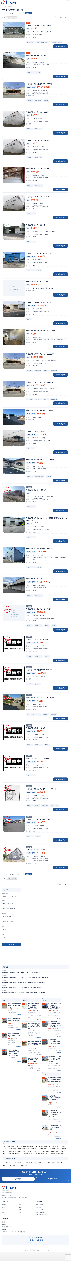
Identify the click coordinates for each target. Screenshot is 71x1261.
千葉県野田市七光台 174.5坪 (36, 55)
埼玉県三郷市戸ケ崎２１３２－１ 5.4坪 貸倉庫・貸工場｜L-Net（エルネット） (23, 987)
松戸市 (10, 1148)
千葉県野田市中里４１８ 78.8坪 (37, 140)
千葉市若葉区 (30, 1146)
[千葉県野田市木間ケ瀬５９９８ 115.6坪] (14, 417)
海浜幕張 (19, 1163)
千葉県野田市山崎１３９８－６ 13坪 (38, 253)
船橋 (10, 1163)
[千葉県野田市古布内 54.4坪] (14, 494)
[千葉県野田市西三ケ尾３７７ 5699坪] (14, 90)
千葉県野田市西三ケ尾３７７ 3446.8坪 (40, 382)
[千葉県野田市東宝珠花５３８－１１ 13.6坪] (14, 337)
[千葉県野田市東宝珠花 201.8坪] (14, 644)
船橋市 (59, 1146)
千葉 (3, 1209)
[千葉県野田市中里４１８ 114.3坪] (14, 175)
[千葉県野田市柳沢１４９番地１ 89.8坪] (14, 824)
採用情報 (4, 1224)
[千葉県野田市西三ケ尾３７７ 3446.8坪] (14, 389)
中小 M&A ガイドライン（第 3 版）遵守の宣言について (16, 1232)
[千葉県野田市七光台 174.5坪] (14, 60)
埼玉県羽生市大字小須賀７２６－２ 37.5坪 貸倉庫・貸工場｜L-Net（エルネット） (23, 992)
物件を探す (19, 1179)
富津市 (14, 1151)
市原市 (49, 1148)
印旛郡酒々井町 (19, 1153)
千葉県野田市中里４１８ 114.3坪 (37, 168)
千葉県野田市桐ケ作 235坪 (35, 431)
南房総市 (53, 1151)
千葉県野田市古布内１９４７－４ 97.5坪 (40, 698)
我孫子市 (64, 1148)
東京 (20, 1204)
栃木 (20, 1209)
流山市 (53, 1148)
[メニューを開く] (68, 2)
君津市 (10, 1151)
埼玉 (20, 1207)
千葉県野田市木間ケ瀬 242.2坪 (37, 281)
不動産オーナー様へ (41, 1214)
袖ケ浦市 (30, 1151)
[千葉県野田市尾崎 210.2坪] (14, 732)
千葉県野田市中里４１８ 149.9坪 (37, 197)
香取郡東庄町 (27, 1153)
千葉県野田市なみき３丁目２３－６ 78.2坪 (41, 789)
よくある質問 (39, 1209)
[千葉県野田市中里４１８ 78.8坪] (14, 147)
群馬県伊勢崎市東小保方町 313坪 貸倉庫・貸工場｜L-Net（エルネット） (21, 972)
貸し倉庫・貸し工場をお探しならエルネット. (35, 1250)
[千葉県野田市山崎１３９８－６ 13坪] (14, 260)
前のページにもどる (63, 884)
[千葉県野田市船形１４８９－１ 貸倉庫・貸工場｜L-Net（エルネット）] (14, 525)
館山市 (63, 1146)
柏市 (45, 1148)
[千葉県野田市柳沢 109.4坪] (14, 231)
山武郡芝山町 (44, 1153)
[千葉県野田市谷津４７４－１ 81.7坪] (14, 309)
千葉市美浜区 (44, 1146)
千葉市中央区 (6, 1146)
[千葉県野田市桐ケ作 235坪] (14, 438)
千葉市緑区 (37, 1146)
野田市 (14, 1148)
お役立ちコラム (40, 1212)
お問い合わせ (53, 1179)
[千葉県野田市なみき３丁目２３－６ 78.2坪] (14, 793)
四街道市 (24, 1151)
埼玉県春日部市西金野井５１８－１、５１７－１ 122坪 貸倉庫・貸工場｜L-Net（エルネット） (27, 977)
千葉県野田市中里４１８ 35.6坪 (37, 112)
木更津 (17, 1165)
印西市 (39, 1151)
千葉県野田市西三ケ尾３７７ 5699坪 (39, 84)
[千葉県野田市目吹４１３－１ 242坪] (14, 30)
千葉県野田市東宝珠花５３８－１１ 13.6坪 (41, 330)
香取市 (57, 1151)
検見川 (22, 1165)
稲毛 (58, 1163)
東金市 (32, 1148)
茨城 (20, 1212)
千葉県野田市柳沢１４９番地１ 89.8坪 (39, 819)
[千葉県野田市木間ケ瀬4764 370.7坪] (14, 674)
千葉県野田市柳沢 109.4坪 (35, 225)
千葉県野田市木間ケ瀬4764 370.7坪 (39, 670)
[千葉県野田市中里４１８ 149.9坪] (14, 203)
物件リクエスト (40, 1204)
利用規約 (4, 1229)
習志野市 (41, 1148)
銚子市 (50, 1146)
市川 (23, 1163)
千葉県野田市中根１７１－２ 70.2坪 (39, 609)
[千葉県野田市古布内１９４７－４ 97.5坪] (14, 702)
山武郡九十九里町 (35, 1153)
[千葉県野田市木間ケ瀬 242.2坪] (14, 288)
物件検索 (4, 1204)
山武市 (62, 1151)
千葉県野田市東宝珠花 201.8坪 (37, 639)
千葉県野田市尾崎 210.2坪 (35, 728)
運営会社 (4, 1222)
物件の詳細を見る (60, 46)
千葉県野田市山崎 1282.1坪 (35, 578)
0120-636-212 (36, 1240)
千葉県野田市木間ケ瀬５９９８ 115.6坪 (39, 410)
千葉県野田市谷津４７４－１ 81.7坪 (38, 302)
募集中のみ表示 (62, 17)
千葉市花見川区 (14, 1146)
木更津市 (5, 1148)
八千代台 (49, 1163)
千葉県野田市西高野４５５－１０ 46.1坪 (40, 459)
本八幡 (43, 1163)
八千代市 (58, 1148)
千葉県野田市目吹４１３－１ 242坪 (38, 25)
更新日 (28, 13)
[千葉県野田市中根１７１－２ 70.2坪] (14, 613)
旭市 (36, 1148)
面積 (11, 13)
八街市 (34, 1151)
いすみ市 (5, 1153)
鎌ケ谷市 (5, 1151)
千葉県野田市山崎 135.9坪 (35, 850)
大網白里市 (11, 1153)
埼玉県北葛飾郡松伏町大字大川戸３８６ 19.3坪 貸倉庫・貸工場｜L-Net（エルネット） (25, 982)
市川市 (54, 1146)
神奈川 (3, 1207)
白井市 (43, 1151)
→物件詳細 (18, 1014)
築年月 (19, 13)
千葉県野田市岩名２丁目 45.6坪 (37, 758)
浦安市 (19, 1151)
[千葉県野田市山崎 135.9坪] (14, 854)
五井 (26, 1165)
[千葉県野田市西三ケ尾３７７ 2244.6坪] (14, 361)
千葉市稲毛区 (22, 1146)
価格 (4, 13)
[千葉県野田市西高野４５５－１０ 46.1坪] (14, 466)
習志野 (30, 1163)
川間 (14, 1165)
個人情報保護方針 (6, 1227)
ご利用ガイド (39, 1207)
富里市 (47, 1151)
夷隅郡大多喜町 (59, 1153)
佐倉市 (28, 1148)
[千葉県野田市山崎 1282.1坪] (14, 585)
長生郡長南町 (52, 1153)
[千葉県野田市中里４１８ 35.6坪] (14, 119)
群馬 (3, 1212)
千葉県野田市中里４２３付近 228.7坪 (39, 548)
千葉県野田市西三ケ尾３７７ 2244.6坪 (40, 354)
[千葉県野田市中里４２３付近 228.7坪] (14, 555)
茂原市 (19, 1148)
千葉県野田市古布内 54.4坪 (36, 490)
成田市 (23, 1148)
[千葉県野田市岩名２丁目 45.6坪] (14, 763)
